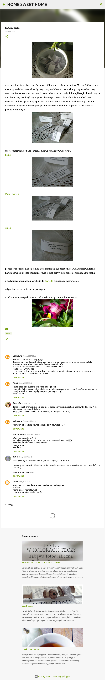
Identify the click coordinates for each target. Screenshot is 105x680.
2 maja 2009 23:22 (25, 481)
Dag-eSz (49, 281)
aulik (15, 457)
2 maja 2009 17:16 (29, 421)
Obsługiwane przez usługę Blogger (54, 676)
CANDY (8, 333)
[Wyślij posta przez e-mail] (6, 330)
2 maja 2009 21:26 (33, 434)
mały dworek (19, 434)
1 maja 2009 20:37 (25, 383)
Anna (15, 383)
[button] (6, 36)
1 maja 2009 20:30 (29, 356)
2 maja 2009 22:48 (25, 457)
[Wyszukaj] (50, 4)
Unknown (17, 356)
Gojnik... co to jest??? (30, 649)
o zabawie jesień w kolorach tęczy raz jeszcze (41, 563)
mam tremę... (27, 606)
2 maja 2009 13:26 (28, 403)
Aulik (8, 228)
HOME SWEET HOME (27, 4)
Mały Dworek (12, 194)
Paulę (8, 155)
